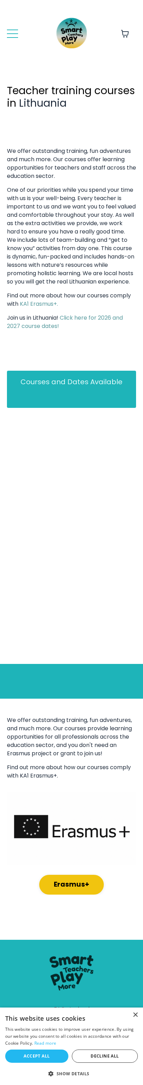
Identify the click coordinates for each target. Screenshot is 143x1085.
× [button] (135, 1015)
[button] (71, 1073)
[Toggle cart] (125, 33)
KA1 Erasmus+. (39, 304)
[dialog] (71, 1046)
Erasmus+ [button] (71, 884)
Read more (45, 1043)
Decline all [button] (105, 1056)
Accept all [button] (37, 1056)
